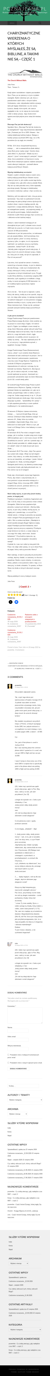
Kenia (9, 1132)
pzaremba (11, 650)
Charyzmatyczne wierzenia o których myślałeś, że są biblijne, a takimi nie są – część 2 (25, 667)
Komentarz (12, 1006)
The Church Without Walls (17, 80)
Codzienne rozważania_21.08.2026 (19, 1170)
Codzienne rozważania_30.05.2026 (15, 617)
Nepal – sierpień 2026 (15, 1160)
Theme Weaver (32, 1372)
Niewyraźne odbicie (15, 663)
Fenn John (22, 647)
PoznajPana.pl (25, 8)
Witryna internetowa (14, 1046)
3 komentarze (19, 650)
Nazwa (10, 1027)
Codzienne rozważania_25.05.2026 (15, 632)
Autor (16, 647)
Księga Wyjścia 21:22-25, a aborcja (26, 1211)
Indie (9, 1128)
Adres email (12, 1036)
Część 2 (24, 586)
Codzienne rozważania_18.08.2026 (19, 1174)
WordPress (33, 1369)
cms (16, 943)
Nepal (9, 1135)
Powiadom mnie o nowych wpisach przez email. (26, 1063)
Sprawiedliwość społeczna (16, 1149)
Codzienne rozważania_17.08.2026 (19, 1177)
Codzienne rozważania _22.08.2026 (19, 1153)
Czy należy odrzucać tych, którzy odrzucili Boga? (24, 1163)
